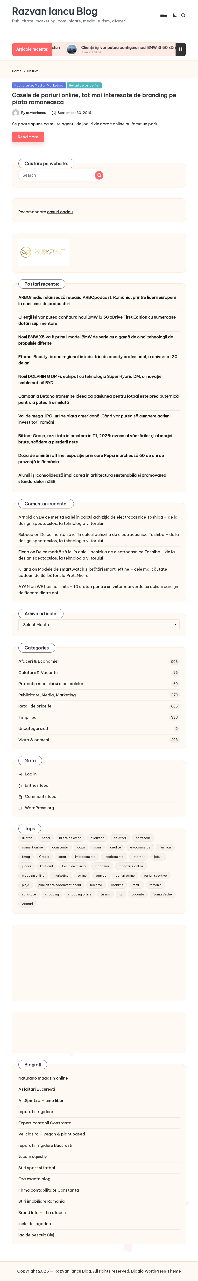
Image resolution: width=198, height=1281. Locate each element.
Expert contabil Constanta (44, 1123)
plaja (25, 885)
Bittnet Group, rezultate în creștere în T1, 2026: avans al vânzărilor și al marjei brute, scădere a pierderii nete (95, 439)
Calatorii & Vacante (38, 672)
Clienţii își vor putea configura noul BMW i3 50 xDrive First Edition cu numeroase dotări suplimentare (97, 320)
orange (101, 875)
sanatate (29, 894)
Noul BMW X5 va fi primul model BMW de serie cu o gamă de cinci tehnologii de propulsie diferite (95, 340)
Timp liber (28, 717)
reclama (96, 885)
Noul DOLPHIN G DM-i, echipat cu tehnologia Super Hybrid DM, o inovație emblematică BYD (90, 379)
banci (46, 838)
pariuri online (125, 875)
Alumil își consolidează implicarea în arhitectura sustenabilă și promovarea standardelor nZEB (92, 478)
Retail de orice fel (84, 85)
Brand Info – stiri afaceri (42, 1212)
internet (139, 857)
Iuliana (24, 569)
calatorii (120, 838)
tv (120, 894)
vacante (138, 894)
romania (155, 885)
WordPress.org (39, 807)
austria (27, 838)
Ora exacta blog (34, 1178)
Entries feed (37, 785)
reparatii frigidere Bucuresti (45, 1145)
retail (136, 885)
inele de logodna (34, 1223)
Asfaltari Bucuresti (36, 1089)
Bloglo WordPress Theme (156, 1271)
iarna (62, 857)
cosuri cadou (60, 211)
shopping (52, 894)
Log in (31, 774)
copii (81, 847)
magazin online (33, 875)
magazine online (131, 866)
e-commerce (140, 847)
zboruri (27, 904)
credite (115, 847)
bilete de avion (70, 838)
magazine (102, 866)
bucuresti (98, 838)
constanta (60, 847)
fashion (165, 847)
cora (97, 847)
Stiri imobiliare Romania (41, 1201)
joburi (158, 857)
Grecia (44, 857)
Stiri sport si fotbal (36, 1167)
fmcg (26, 857)
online (82, 875)
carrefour (143, 838)
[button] (99, 175)
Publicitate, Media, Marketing (39, 85)
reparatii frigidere (35, 1111)
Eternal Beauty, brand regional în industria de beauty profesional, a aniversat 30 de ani (97, 360)
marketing (61, 875)
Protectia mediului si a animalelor (51, 683)
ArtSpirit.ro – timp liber (41, 1100)
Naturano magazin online (43, 1078)
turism (105, 894)
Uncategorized (33, 728)
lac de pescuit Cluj (36, 1235)
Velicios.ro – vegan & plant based (51, 1134)
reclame (117, 885)
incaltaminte (114, 857)
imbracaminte (85, 857)
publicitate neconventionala (59, 885)
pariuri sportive (155, 875)
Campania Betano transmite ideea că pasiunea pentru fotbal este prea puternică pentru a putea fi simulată (98, 399)
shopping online (80, 894)
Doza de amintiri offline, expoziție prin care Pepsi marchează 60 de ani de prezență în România (91, 458)
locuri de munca (74, 866)
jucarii (26, 866)
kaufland (46, 866)
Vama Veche (162, 894)
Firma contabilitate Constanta (48, 1190)
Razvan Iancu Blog (55, 11)
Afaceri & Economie (37, 661)
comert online (32, 847)
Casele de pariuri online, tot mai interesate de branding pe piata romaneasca (94, 98)
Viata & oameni (33, 739)
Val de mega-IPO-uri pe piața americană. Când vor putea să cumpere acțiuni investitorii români (94, 419)
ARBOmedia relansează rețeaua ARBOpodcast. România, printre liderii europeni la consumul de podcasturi (97, 300)
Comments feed (41, 796)
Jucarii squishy (32, 1156)
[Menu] (163, 15)
